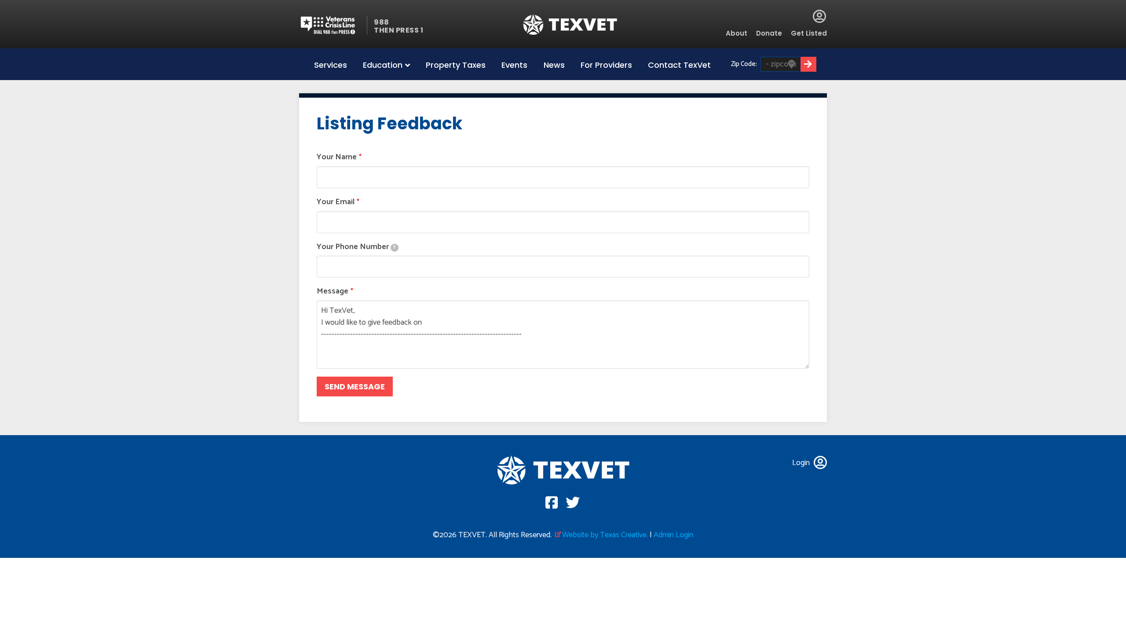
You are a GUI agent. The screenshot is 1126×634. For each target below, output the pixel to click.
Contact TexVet (679, 64)
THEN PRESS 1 (398, 30)
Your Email (336, 202)
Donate (769, 33)
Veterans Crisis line (333, 25)
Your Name (337, 157)
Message (332, 291)
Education (382, 64)
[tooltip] (394, 248)
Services (330, 64)
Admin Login (673, 535)
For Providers (606, 64)
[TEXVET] (570, 24)
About (736, 33)
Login (819, 16)
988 (381, 22)
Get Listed (809, 33)
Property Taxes (456, 64)
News (554, 64)
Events (514, 64)
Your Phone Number (356, 247)
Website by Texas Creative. (605, 535)
